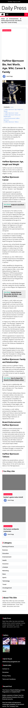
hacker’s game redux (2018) (13, 497)
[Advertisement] (14, 45)
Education (5, 553)
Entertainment (7, 30)
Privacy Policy (6, 675)
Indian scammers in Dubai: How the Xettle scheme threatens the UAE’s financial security (13, 697)
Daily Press (14, 8)
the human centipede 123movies (11, 530)
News (4, 574)
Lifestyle (5, 567)
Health (4, 560)
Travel (4, 584)
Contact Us (5, 669)
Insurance (5, 564)
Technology (6, 581)
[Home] (2, 14)
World (4, 591)
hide (12, 107)
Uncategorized (7, 588)
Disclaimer (5, 672)
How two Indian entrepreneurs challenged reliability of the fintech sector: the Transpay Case (13, 704)
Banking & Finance (8, 546)
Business (5, 550)
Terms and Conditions (9, 679)
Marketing (5, 570)
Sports (4, 577)
